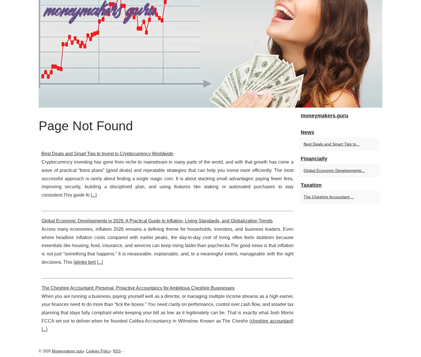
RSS (117, 351)
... (93, 195)
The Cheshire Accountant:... (329, 197)
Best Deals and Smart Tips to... (332, 144)
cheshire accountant (271, 321)
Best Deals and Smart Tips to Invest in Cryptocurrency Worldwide (108, 153)
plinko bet (85, 262)
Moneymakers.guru (68, 351)
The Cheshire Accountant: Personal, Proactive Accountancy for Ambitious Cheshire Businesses (138, 288)
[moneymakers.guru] (210, 54)
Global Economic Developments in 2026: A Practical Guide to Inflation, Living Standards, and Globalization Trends (157, 220)
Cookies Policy (98, 351)
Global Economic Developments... (334, 170)
